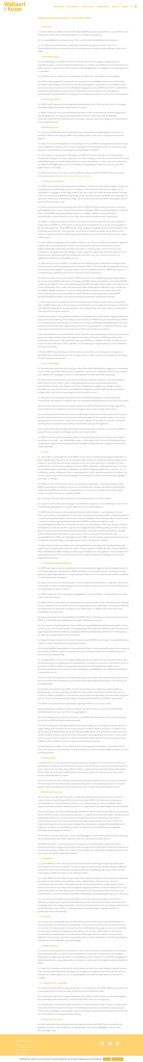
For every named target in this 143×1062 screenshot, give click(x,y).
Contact (115, 6)
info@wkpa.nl (23, 1053)
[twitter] (117, 1043)
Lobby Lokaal (87, 6)
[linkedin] (102, 1043)
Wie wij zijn (59, 6)
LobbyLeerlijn (102, 6)
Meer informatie (117, 1059)
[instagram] (110, 1043)
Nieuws (125, 6)
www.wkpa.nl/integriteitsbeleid (79, 176)
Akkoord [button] (106, 1059)
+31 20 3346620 (23, 1050)
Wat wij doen (73, 6)
